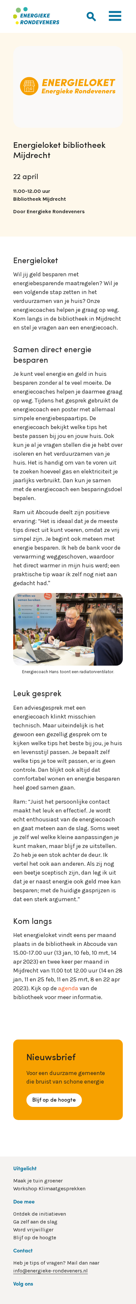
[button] (91, 19)
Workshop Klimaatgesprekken (49, 1188)
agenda (68, 988)
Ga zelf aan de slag (35, 1222)
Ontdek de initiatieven (39, 1214)
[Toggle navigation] (115, 16)
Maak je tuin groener (38, 1181)
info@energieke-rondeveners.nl (50, 1271)
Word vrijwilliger (33, 1229)
